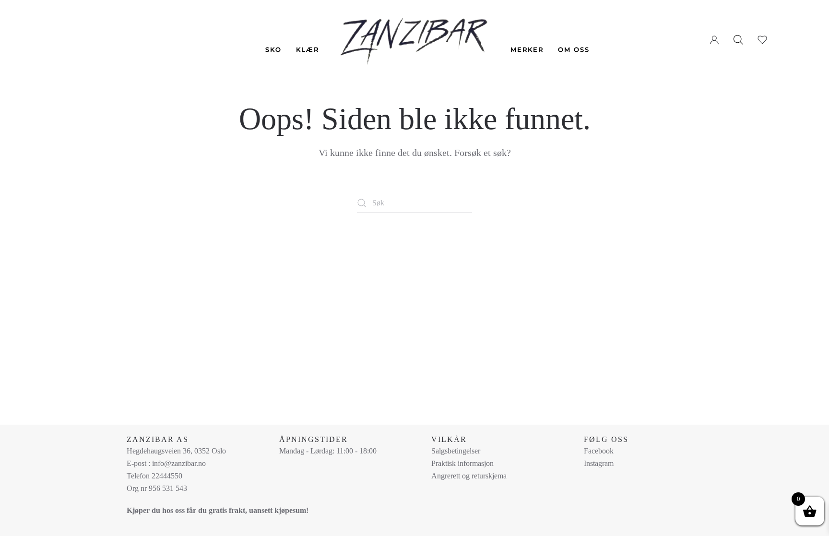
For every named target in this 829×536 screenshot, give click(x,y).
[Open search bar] (738, 39)
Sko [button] (273, 49)
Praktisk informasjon (462, 463)
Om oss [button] (574, 49)
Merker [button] (527, 49)
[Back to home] (414, 34)
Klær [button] (307, 49)
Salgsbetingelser (455, 451)
